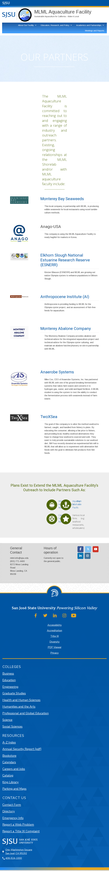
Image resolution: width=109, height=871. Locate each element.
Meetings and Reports (94, 30)
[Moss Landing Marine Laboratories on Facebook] (80, 549)
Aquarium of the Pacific (76, 504)
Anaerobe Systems (57, 372)
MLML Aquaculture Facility (62, 12)
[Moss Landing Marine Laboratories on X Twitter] (88, 549)
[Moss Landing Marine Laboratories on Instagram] (88, 556)
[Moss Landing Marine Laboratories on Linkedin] (80, 556)
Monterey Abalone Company (65, 328)
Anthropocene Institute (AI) (64, 296)
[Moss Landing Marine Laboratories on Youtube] (96, 549)
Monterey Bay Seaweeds (62, 198)
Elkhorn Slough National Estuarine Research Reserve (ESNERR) (65, 260)
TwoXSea (48, 416)
